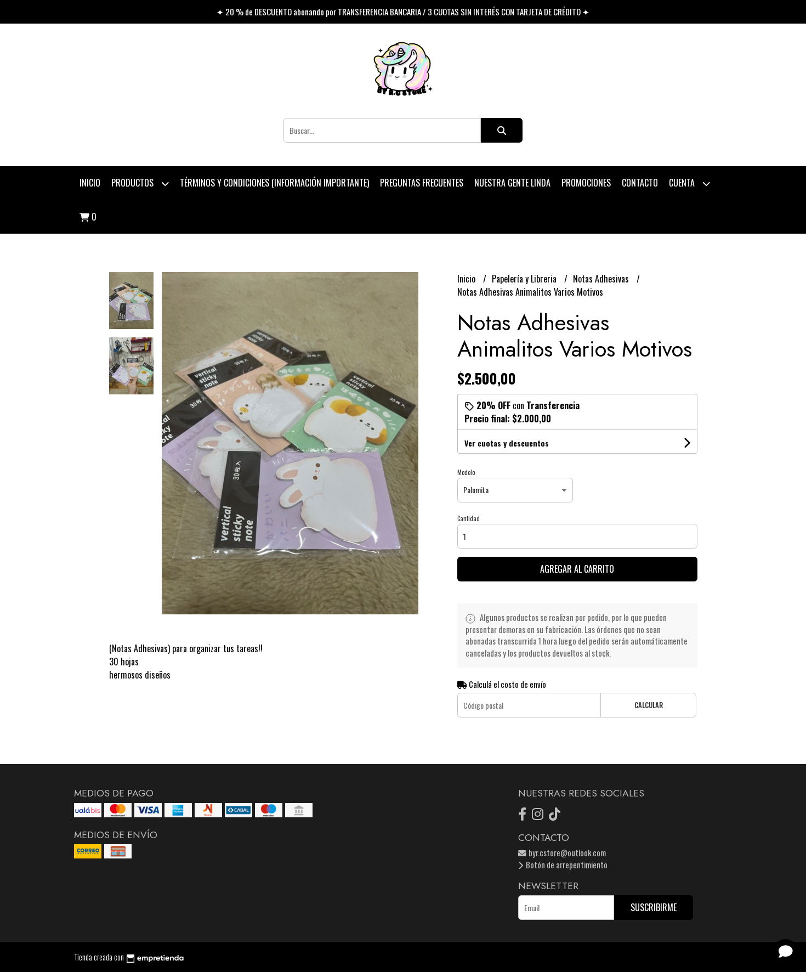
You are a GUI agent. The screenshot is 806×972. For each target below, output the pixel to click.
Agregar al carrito (577, 568)
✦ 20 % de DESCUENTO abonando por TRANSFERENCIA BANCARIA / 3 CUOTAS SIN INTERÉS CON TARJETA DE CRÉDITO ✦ (403, 11)
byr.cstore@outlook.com (566, 852)
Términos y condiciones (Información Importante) (274, 182)
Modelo (466, 472)
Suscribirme (654, 907)
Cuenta (683, 182)
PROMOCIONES (586, 182)
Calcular (648, 705)
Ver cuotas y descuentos (506, 443)
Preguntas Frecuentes (421, 182)
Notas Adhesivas (602, 278)
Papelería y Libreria (525, 278)
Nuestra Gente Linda (512, 182)
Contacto (640, 182)
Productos (133, 182)
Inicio (90, 182)
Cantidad (468, 518)
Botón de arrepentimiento (566, 865)
